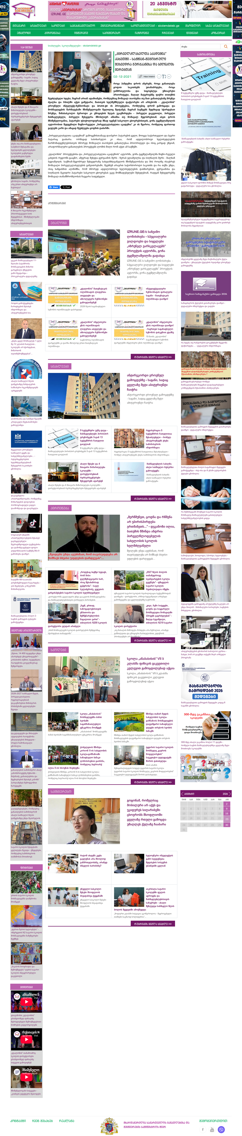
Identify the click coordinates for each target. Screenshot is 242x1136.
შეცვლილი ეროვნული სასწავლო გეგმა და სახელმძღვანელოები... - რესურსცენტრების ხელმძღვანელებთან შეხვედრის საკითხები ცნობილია (23, 459)
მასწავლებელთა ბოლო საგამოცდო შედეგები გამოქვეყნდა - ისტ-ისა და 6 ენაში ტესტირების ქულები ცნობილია (203, 470)
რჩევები (168, 33)
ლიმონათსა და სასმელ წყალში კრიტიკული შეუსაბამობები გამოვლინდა (26, 422)
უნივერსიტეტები (112, 25)
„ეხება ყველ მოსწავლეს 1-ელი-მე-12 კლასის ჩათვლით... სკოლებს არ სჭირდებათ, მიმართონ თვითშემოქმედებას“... (26, 347)
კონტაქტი (18, 1121)
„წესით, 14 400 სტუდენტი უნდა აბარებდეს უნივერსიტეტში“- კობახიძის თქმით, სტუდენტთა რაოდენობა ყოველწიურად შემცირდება (26, 659)
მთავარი (19, 25)
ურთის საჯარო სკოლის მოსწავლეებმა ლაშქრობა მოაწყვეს (23, 898)
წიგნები (192, 33)
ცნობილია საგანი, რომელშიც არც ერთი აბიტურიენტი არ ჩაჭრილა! (25, 184)
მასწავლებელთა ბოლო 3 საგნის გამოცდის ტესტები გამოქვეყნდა (23, 619)
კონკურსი (218, 33)
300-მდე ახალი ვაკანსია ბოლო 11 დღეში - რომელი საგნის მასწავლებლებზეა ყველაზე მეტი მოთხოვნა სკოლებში (205, 745)
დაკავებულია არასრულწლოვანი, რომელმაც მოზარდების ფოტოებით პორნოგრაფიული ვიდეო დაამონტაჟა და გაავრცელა (26, 502)
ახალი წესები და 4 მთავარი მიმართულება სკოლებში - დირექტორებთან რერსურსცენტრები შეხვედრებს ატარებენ (26, 113)
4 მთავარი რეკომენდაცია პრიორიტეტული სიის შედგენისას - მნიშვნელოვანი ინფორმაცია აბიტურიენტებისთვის (25, 217)
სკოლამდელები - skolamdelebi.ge (155, 25)
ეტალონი (24, 33)
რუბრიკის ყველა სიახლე (152, 357)
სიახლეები (38, 25)
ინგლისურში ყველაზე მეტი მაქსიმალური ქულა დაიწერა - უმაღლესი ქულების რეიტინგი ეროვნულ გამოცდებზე (205, 262)
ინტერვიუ (81, 33)
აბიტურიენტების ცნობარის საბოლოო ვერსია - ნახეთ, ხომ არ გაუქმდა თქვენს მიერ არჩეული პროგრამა (204, 654)
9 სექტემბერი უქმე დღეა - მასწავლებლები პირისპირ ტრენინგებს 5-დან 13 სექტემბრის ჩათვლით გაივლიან (202, 96)
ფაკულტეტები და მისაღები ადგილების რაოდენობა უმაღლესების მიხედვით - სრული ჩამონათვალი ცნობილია (24, 739)
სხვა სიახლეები (217, 25)
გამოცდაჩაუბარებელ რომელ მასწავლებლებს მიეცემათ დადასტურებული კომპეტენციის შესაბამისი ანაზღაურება (202, 384)
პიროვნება (52, 33)
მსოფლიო (192, 25)
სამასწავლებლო (82, 25)
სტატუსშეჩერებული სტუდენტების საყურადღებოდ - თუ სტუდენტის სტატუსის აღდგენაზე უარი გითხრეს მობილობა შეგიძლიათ (206, 222)
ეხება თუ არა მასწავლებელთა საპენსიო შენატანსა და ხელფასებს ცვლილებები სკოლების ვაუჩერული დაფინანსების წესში (26, 150)
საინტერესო (111, 33)
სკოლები (58, 25)
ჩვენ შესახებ (42, 1121)
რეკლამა (66, 1121)
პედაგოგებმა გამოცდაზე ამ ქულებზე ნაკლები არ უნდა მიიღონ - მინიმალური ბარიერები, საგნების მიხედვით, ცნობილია (205, 607)
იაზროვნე (142, 33)
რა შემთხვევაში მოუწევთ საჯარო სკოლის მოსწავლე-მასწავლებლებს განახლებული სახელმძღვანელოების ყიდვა (201, 515)
